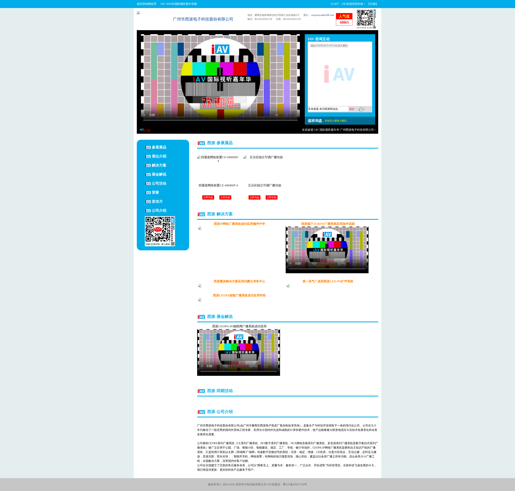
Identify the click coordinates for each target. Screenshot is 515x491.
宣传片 (157, 201)
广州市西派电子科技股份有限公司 (203, 19)
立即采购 (225, 197)
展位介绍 (159, 156)
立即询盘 (208, 197)
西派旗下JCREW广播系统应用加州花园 (328, 223)
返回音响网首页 (147, 3)
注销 (372, 3)
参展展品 (159, 147)
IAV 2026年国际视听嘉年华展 (179, 3)
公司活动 (159, 183)
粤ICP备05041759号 (295, 484)
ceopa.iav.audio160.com (322, 15)
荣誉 (155, 192)
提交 (351, 109)
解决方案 (159, 165)
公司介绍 (159, 210)
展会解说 (159, 174)
